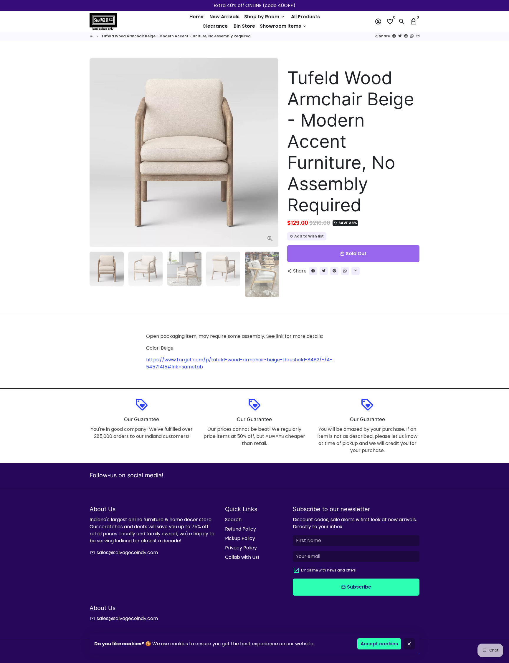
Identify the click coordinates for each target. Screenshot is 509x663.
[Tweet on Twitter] (400, 36)
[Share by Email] (417, 36)
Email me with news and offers (328, 570)
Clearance (215, 26)
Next (270, 152)
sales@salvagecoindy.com (124, 552)
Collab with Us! (242, 557)
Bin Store (244, 26)
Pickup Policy (240, 538)
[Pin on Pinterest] (406, 36)
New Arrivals (224, 16)
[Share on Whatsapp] (412, 36)
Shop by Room (264, 16)
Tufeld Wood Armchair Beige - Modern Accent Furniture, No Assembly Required (176, 36)
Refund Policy (240, 529)
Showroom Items (283, 26)
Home (196, 16)
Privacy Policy (241, 547)
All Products (305, 16)
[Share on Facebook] (394, 36)
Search (233, 519)
